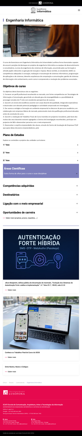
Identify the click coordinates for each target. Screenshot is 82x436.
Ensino (11, 382)
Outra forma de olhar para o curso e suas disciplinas (25, 173)
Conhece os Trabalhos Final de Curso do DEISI (22, 352)
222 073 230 (37, 424)
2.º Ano (6, 152)
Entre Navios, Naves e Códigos (16, 367)
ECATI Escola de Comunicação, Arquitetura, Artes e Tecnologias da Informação (33, 404)
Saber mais (12, 290)
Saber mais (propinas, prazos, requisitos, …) (21, 218)
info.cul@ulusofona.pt (21, 424)
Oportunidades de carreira (19, 212)
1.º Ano (6, 145)
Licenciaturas (20, 382)
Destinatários (11, 195)
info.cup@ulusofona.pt (50, 424)
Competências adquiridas (18, 186)
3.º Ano (6, 160)
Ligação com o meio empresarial (23, 204)
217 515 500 (8, 424)
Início (5, 382)
